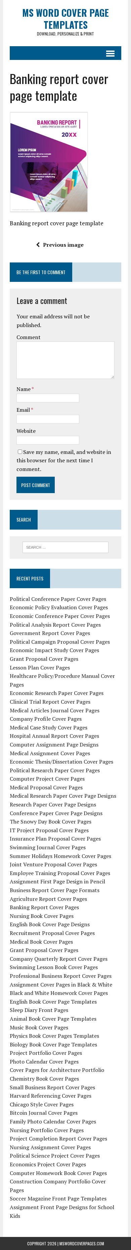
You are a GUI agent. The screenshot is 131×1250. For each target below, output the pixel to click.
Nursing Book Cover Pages (42, 916)
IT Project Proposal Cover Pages (49, 830)
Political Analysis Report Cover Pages (55, 624)
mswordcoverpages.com (81, 1243)
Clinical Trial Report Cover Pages (50, 701)
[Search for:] (66, 546)
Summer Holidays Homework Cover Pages (60, 856)
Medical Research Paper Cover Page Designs (63, 795)
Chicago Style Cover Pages (42, 1104)
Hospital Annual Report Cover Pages (54, 735)
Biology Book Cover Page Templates (53, 1044)
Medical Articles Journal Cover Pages (54, 710)
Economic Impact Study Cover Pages (54, 650)
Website (26, 431)
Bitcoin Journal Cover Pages (44, 1112)
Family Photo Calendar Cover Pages (53, 1121)
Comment (28, 337)
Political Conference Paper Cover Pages (58, 599)
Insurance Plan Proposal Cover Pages (55, 838)
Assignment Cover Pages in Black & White (61, 984)
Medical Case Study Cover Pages (48, 727)
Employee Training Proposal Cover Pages (60, 873)
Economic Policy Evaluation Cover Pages (59, 607)
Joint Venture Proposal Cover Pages (53, 864)
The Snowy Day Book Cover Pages (50, 821)
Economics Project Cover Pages (48, 1164)
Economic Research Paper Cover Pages (56, 693)
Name (24, 389)
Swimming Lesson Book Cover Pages (54, 967)
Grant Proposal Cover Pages (44, 658)
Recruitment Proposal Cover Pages (52, 933)
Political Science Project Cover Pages (55, 1155)
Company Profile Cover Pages (46, 718)
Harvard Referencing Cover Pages (50, 1095)
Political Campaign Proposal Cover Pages (60, 641)
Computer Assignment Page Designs (54, 744)
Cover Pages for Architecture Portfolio (57, 1070)
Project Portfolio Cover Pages (46, 1053)
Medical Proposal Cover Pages (46, 787)
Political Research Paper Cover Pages (55, 770)
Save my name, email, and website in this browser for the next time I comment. (63, 460)
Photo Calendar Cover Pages (44, 1061)
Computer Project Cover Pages (47, 778)
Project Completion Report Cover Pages (58, 1138)
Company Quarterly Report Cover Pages (58, 958)
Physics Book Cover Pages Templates (54, 1035)
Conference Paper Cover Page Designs (56, 813)
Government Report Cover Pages (50, 633)
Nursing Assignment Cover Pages (50, 1147)
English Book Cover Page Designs (50, 924)
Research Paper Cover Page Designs (53, 804)
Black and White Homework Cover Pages (59, 993)
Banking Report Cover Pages (44, 907)
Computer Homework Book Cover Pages (58, 1173)
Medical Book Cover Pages (41, 941)
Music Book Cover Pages (39, 1027)
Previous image (63, 244)
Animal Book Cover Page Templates (53, 1018)
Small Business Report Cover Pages (52, 1087)
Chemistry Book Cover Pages (44, 1078)
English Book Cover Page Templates (53, 1001)
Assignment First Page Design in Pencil (57, 881)
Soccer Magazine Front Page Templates (58, 1198)
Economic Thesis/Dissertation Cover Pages (61, 761)
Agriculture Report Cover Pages (48, 899)
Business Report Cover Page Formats (54, 890)
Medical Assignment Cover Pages (50, 753)
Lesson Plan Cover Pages (40, 667)
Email (23, 409)
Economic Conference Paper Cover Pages (60, 616)
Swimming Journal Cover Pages (48, 847)
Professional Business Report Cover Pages (61, 976)
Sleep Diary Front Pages (39, 1010)
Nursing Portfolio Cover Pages (47, 1130)
